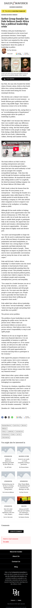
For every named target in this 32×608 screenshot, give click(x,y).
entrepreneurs (5, 434)
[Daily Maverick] (16, 3)
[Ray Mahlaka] (4, 51)
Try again (6, 542)
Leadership (10, 431)
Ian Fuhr (19, 434)
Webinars (4, 428)
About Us (16, 556)
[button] (18, 53)
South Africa (16, 425)
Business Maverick (6, 425)
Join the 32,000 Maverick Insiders (14, 576)
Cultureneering (5, 437)
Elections (24, 425)
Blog (16, 567)
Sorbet (13, 434)
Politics (4, 431)
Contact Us (16, 562)
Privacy (13, 600)
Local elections (19, 431)
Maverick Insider (16, 552)
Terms (19, 600)
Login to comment (16, 531)
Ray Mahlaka (12, 50)
